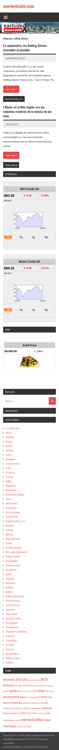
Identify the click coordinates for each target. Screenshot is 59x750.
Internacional (13, 538)
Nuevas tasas (13, 565)
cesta (8, 454)
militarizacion (13, 556)
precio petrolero (15, 596)
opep (8, 574)
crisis (8, 467)
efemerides (32, 697)
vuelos (9, 662)
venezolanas (13, 653)
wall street (20, 726)
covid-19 (27, 691)
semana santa (13, 618)
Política (10, 587)
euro (6, 702)
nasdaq (34, 708)
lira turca (18, 708)
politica (24, 712)
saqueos (10, 609)
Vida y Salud (11, 165)
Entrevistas (12, 516)
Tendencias (12, 627)
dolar (41, 691)
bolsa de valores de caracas (42, 685)
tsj (16, 720)
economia (11, 696)
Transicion (11, 640)
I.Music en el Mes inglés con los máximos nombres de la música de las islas (27, 111)
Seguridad (11, 613)
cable (5, 691)
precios (41, 713)
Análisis (10, 436)
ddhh (8, 481)
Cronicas (10, 472)
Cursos (9, 476)
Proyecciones (13, 600)
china (21, 691)
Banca (9, 441)
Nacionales (12, 560)
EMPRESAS (45, 697)
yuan (28, 726)
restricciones (13, 604)
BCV (44, 679)
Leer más (10, 89)
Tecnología (12, 622)
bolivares (18, 685)
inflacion (8, 708)
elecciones (11, 503)
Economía (11, 490)
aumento (31, 680)
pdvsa (6, 713)
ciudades (10, 459)
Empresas (11, 507)
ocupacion (11, 569)
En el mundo (13, 512)
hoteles (10, 529)
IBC (47, 702)
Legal (9, 543)
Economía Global (15, 494)
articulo (22, 679)
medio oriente (14, 547)
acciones (9, 679)
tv (20, 720)
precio (9, 591)
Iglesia (9, 534)
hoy (42, 702)
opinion (47, 708)
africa (9, 432)
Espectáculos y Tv (14, 98)
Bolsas (9, 445)
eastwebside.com (18, 6)
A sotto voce (13, 428)
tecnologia (9, 720)
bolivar (8, 685)
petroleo (14, 712)
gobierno (26, 703)
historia (10, 525)
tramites (10, 635)
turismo (10, 644)
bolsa (26, 685)
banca (38, 680)
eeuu (8, 498)
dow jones (50, 691)
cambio (10, 450)
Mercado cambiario (16, 551)
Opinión (10, 578)
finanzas (16, 702)
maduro (27, 708)
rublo (47, 712)
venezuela (31, 719)
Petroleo (10, 582)
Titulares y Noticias (16, 631)
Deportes (11, 485)
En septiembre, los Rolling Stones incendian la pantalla (25, 47)
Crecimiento (12, 463)
